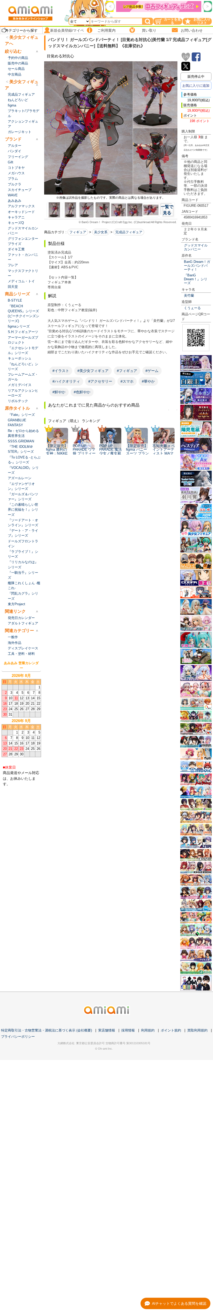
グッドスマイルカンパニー (196, 247)
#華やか (148, 381)
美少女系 (101, 232)
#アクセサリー (100, 381)
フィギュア (77, 232)
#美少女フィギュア (93, 371)
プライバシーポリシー (18, 1036)
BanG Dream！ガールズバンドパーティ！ (197, 266)
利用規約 (148, 1030)
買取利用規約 (197, 1030)
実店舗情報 (106, 1030)
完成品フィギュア (128, 232)
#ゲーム (151, 371)
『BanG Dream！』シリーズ (195, 279)
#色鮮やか (82, 392)
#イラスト (60, 371)
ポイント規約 (171, 1030)
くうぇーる (192, 308)
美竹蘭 (189, 295)
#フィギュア (127, 371)
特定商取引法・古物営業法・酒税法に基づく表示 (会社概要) (46, 1030)
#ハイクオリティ (66, 381)
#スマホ (127, 381)
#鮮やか (58, 392)
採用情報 (128, 1030)
